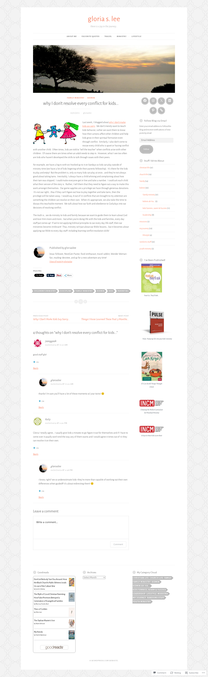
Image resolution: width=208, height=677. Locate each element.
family (142, 181)
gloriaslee (87, 113)
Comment (118, 544)
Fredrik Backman (41, 635)
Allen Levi (39, 612)
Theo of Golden (40, 609)
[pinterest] (153, 110)
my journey (144, 228)
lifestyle (136, 36)
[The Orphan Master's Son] (72, 627)
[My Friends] (72, 639)
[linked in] (169, 101)
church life (143, 174)
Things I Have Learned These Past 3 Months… (105, 318)
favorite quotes (90, 36)
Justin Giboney (40, 589)
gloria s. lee (104, 19)
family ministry (75, 98)
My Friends (38, 632)
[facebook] (145, 101)
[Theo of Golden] (72, 616)
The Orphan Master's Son (44, 620)
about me (72, 36)
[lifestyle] (161, 110)
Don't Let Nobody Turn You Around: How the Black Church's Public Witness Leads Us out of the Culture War (50, 582)
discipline (65, 291)
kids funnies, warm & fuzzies (155, 208)
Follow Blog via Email (155, 120)
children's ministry (45, 291)
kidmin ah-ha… (149, 201)
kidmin (91, 98)
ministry (122, 36)
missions (143, 222)
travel (108, 36)
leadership (147, 215)
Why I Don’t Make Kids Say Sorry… (51, 318)
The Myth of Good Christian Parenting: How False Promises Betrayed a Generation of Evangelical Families (50, 597)
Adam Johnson (40, 623)
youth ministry (145, 249)
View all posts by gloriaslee (60, 261)
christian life (144, 168)
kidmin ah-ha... (141, 586)
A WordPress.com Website (104, 661)
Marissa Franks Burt (42, 604)
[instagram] (153, 101)
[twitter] (161, 101)
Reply (35, 368)
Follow (146, 149)
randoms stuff (145, 242)
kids (111, 291)
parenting (123, 291)
